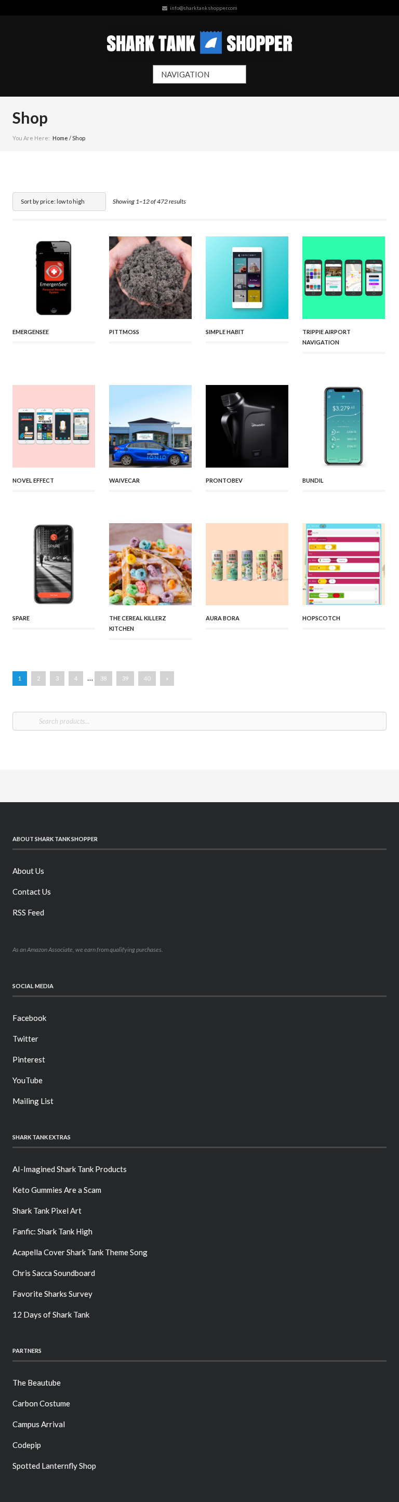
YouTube (27, 1080)
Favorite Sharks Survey (52, 1293)
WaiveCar (124, 480)
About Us (28, 870)
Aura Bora (223, 618)
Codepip (26, 1445)
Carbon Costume (41, 1403)
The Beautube (36, 1382)
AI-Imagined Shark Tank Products (69, 1169)
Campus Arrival (38, 1424)
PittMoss (124, 331)
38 (103, 678)
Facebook (29, 1017)
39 (125, 678)
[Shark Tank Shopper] (200, 40)
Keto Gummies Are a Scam (56, 1189)
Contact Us (31, 891)
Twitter (25, 1038)
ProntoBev (224, 480)
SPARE (21, 618)
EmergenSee (30, 331)
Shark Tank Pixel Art (47, 1210)
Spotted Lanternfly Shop (54, 1465)
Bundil (313, 480)
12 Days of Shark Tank (50, 1314)
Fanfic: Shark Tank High (52, 1231)
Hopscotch (321, 618)
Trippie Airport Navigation (326, 336)
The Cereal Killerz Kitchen (137, 623)
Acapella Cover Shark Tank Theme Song (80, 1252)
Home (60, 138)
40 (147, 678)
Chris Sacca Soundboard (53, 1273)
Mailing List (33, 1101)
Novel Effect (33, 480)
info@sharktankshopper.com (203, 8)
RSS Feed (28, 912)
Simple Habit (225, 331)
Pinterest (28, 1059)
